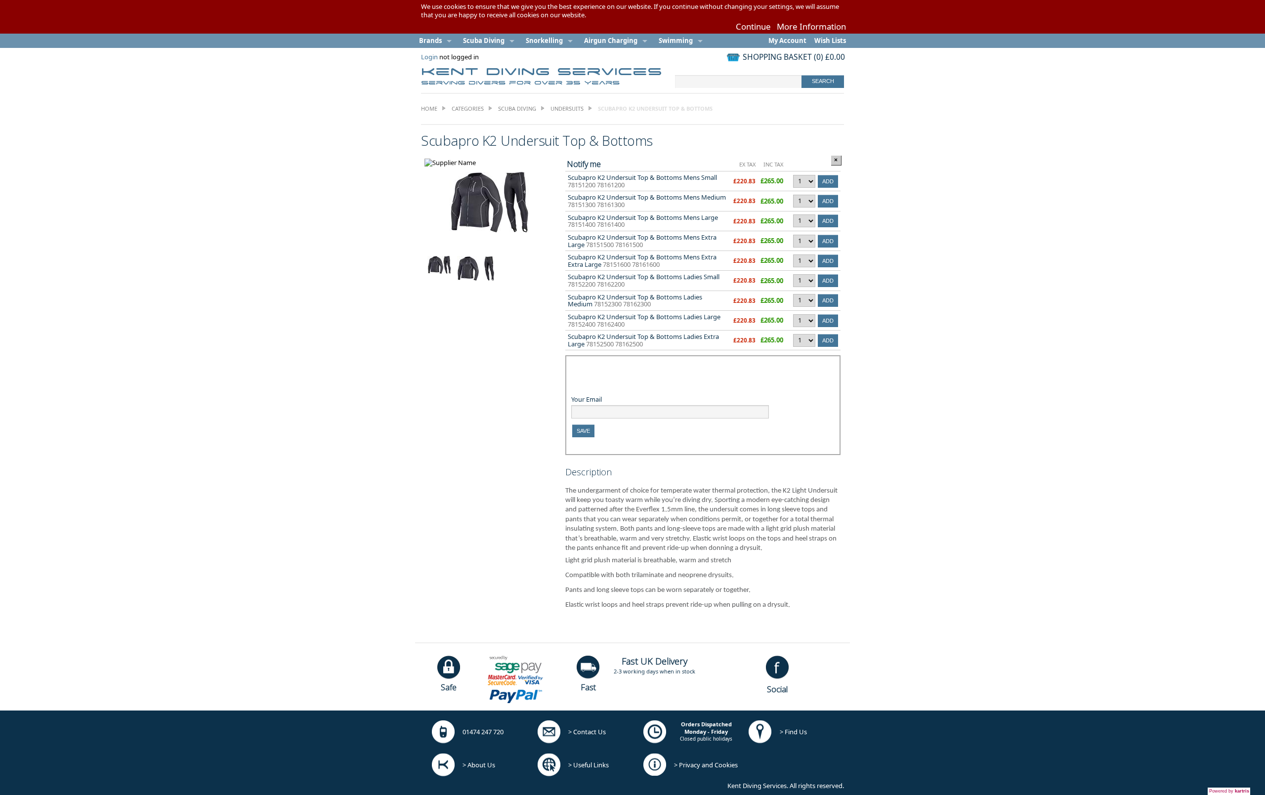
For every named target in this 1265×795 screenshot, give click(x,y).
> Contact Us (587, 731)
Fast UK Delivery (654, 661)
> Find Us (793, 731)
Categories (468, 108)
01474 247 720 (483, 731)
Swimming (676, 40)
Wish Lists (830, 40)
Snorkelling (544, 40)
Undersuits (567, 108)
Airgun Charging (610, 40)
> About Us (479, 764)
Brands (430, 40)
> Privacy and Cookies (706, 764)
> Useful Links (588, 764)
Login (429, 56)
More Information (811, 26)
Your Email (586, 399)
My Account (787, 40)
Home (429, 108)
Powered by (1229, 791)
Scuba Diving (484, 40)
